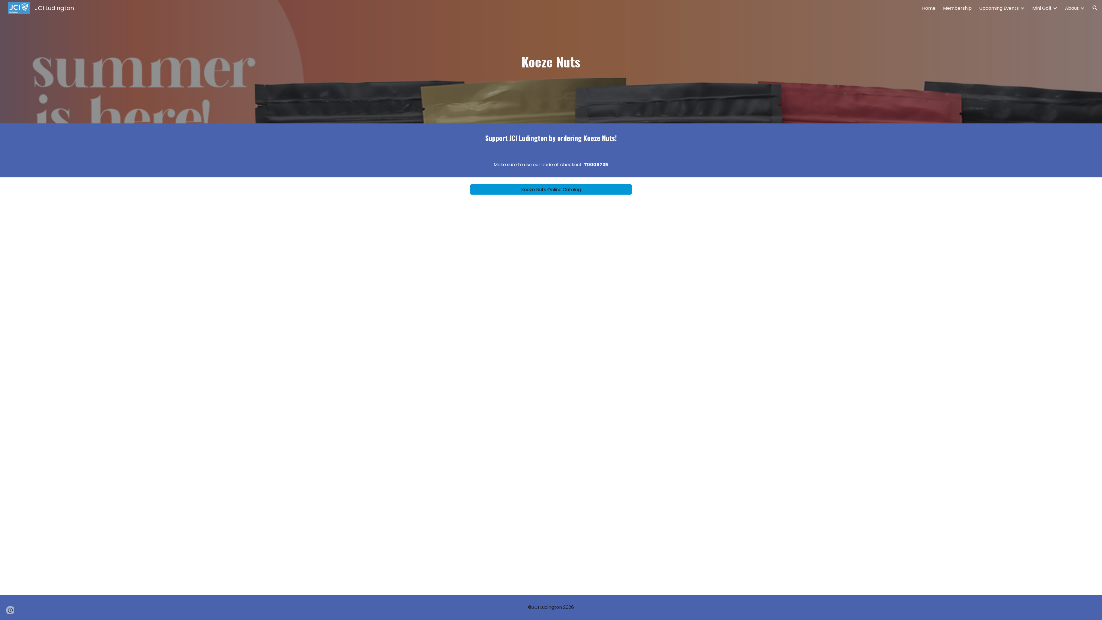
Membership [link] (957, 8)
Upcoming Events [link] (999, 8)
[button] (1095, 8)
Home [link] (929, 8)
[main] (551, 62)
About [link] (1072, 8)
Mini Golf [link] (1041, 8)
